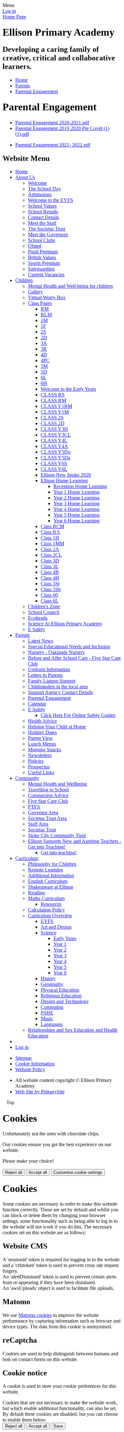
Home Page (14, 16)
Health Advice (42, 721)
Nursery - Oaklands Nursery (56, 652)
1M (44, 320)
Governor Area (43, 812)
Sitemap (23, 1058)
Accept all (38, 1172)
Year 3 (59, 955)
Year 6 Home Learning (76, 520)
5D (44, 372)
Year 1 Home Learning (76, 492)
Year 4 (59, 961)
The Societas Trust (46, 228)
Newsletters (40, 755)
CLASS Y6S (54, 463)
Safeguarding (41, 269)
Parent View (40, 738)
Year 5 (59, 967)
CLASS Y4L (54, 440)
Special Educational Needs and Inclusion (69, 646)
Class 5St (50, 583)
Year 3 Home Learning (76, 503)
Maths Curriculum (46, 898)
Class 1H (50, 537)
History (48, 978)
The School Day (44, 188)
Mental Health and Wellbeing (57, 784)
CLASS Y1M (55, 412)
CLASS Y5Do (56, 452)
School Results (43, 211)
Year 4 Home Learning (76, 509)
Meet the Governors (48, 234)
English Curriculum (47, 881)
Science (48, 932)
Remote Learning (45, 869)
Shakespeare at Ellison (50, 887)
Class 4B (50, 572)
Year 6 (59, 972)
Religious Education (61, 995)
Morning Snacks (44, 749)
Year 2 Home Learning (76, 497)
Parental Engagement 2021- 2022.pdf (52, 145)
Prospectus (39, 766)
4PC (45, 360)
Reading (36, 892)
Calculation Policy (46, 909)
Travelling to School (48, 789)
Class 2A (50, 549)
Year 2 (59, 950)
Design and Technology (65, 1001)
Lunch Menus (42, 744)
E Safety (36, 629)
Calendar (37, 703)
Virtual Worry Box (46, 297)
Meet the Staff (42, 223)
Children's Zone (44, 606)
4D (44, 354)
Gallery (35, 291)
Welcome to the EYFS (50, 200)
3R (44, 349)
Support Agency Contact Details (60, 692)
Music (47, 1018)
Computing (52, 1007)
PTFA (34, 806)
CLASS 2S (52, 417)
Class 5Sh (51, 589)
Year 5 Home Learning (76, 515)
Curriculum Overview (50, 915)
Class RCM (52, 526)
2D (44, 337)
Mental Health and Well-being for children (70, 286)
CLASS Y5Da (55, 457)
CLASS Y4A (54, 446)
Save (58, 1426)
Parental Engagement (36, 91)
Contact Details (43, 217)
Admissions (40, 194)
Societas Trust (42, 829)
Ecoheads (37, 618)
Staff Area (38, 824)
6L (43, 377)
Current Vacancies (46, 274)
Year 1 (59, 944)
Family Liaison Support (51, 681)
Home (21, 80)
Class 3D (50, 560)
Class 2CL (51, 555)
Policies (36, 761)
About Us (25, 177)
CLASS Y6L (54, 469)
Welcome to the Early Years (68, 389)
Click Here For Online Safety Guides (78, 715)
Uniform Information (49, 669)
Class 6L (50, 600)
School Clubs (41, 240)
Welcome (37, 183)
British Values (42, 257)
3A (44, 343)
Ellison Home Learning (64, 480)
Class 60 (49, 595)
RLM (46, 314)
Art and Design (56, 927)
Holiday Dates (42, 732)
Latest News (40, 641)
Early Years (64, 938)
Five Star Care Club (48, 801)
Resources (51, 904)
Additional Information (51, 875)
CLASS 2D (53, 423)
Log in (9, 11)
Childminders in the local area (58, 686)
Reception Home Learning (80, 486)
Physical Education (60, 990)
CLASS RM (53, 400)
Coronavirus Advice (48, 795)
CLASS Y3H (54, 429)
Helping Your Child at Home (57, 726)
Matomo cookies (35, 1315)
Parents (22, 85)
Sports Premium (44, 263)
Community (27, 778)
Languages (52, 1024)
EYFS (47, 921)
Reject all (13, 1172)
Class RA (50, 532)
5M (44, 366)
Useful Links (41, 772)
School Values (42, 206)
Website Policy (30, 1069)
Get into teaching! (59, 852)
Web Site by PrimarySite (40, 1091)
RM (45, 309)
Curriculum (26, 858)
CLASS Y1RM (56, 406)
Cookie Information (35, 1063)
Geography (52, 984)
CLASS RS (53, 394)
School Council (43, 612)
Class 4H (50, 578)
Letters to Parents (45, 675)
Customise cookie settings (77, 1172)
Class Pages (40, 303)
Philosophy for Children (52, 864)
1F (43, 326)
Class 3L (50, 566)
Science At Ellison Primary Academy (65, 623)
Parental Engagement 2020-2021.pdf (52, 122)
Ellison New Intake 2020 (66, 475)
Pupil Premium (43, 251)
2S (43, 331)
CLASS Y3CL (56, 434)
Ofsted (34, 246)
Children (24, 280)
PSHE (47, 1012)
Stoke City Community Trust (57, 835)
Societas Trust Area (47, 818)
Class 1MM (52, 543)
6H (44, 383)
